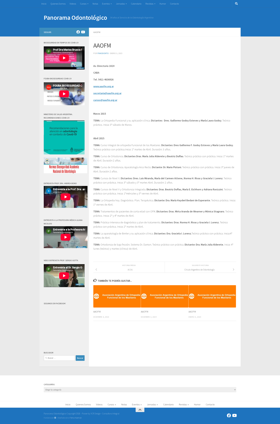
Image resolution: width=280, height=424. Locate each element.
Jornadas (120, 3)
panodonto (103, 53)
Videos (73, 3)
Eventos (106, 3)
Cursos (83, 3)
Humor (163, 3)
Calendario (136, 3)
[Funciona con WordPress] (55, 418)
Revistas (149, 3)
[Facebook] (78, 32)
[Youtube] (83, 32)
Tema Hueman (76, 418)
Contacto (174, 3)
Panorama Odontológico (75, 17)
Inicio (43, 3)
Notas (95, 3)
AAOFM (96, 32)
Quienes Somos (57, 3)
